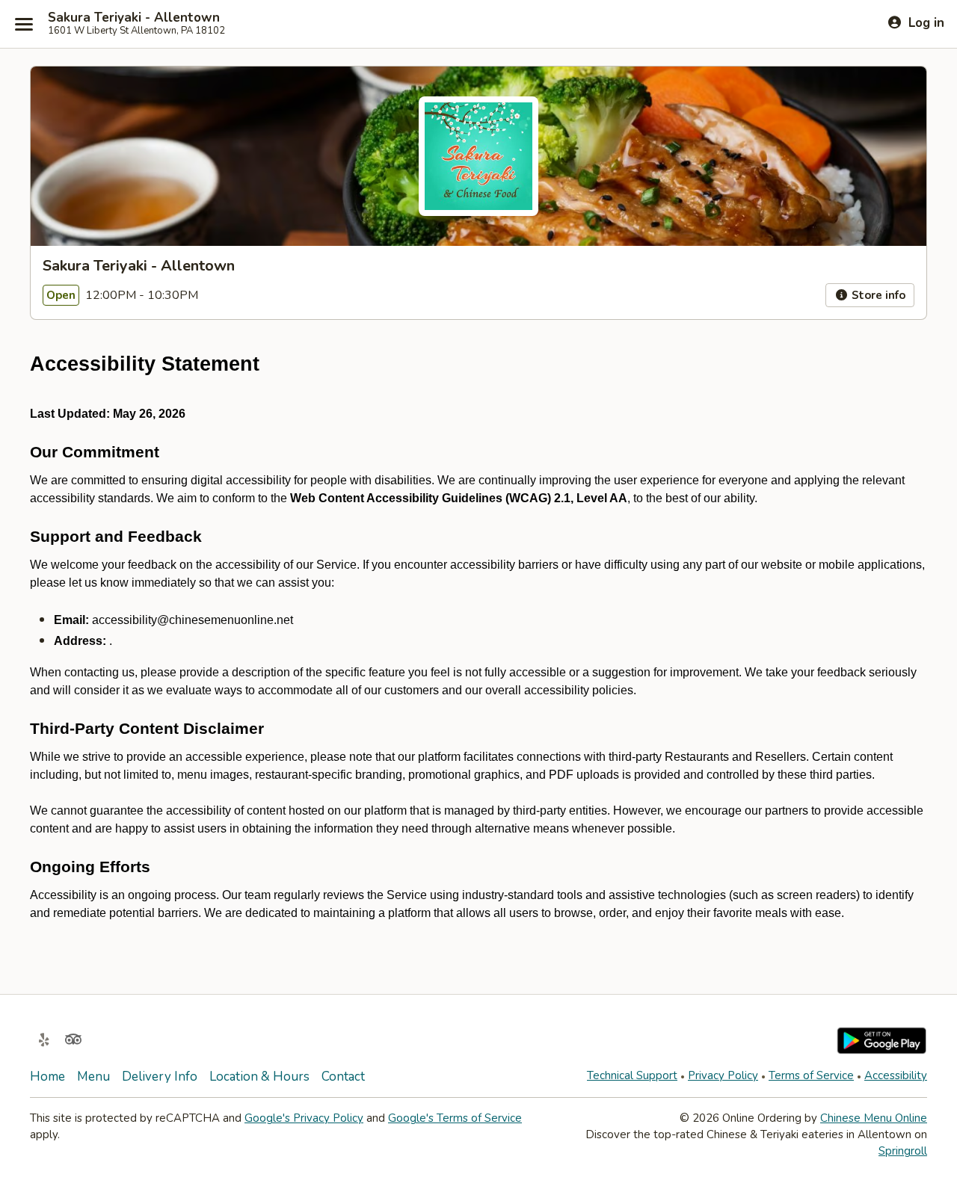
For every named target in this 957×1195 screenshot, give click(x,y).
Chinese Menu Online (873, 1118)
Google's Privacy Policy (303, 1118)
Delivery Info (159, 1076)
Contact (343, 1076)
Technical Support (632, 1075)
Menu (93, 1076)
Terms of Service (811, 1075)
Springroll (902, 1150)
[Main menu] (24, 24)
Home (47, 1076)
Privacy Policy (723, 1075)
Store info (877, 295)
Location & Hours (259, 1076)
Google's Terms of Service (455, 1118)
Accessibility (895, 1075)
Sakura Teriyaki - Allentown (134, 17)
